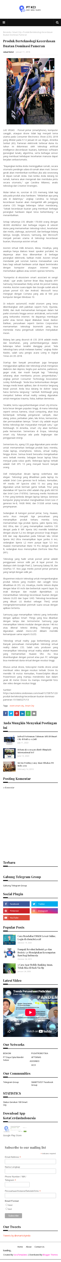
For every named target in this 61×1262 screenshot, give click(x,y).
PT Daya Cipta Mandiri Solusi (13, 1058)
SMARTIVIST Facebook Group (42, 1083)
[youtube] (16, 917)
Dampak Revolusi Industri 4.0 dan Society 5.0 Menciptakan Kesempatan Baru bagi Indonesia (36, 952)
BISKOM (7, 1053)
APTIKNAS (36, 1057)
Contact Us (39, 1246)
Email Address (13, 1157)
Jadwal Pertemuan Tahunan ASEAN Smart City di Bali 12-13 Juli (37, 737)
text (10, 1209)
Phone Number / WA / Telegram (15, 1178)
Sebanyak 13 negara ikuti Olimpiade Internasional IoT (34, 751)
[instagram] (44, 910)
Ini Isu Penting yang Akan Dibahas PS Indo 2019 (36, 764)
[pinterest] (16, 910)
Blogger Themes (50, 1254)
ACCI (33, 1065)
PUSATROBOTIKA (39, 1053)
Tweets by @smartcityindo (16, 1235)
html (10, 1205)
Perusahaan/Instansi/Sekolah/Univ (23, 1191)
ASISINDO (34, 1061)
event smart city (17, 705)
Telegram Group (11, 1082)
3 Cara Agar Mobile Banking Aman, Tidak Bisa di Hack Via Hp (35, 966)
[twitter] (44, 904)
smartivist (8, 52)
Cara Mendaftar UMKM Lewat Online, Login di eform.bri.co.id (37, 938)
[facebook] (16, 904)
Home (20, 1246)
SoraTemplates (20, 1254)
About (28, 1246)
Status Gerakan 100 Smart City (15, 1103)
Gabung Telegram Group (15, 885)
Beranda (7, 32)
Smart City (16, 32)
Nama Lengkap (12, 1167)
